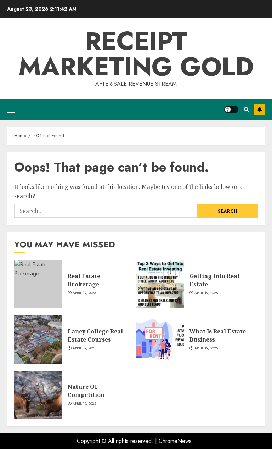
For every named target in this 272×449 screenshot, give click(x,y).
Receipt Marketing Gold (136, 54)
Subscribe (259, 109)
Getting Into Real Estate (214, 280)
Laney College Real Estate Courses (95, 335)
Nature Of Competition (86, 390)
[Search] (246, 109)
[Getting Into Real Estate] (160, 284)
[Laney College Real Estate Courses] (38, 339)
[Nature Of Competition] (38, 395)
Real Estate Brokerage (84, 280)
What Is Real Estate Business (217, 335)
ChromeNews (175, 441)
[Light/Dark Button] (231, 109)
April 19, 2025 (84, 293)
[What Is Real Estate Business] (160, 339)
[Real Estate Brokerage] (38, 284)
